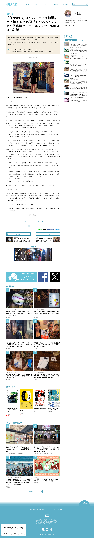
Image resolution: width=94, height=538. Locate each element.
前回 (9, 49)
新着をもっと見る (33, 491)
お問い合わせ (42, 509)
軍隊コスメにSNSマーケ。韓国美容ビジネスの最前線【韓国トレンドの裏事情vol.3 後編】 (19, 449)
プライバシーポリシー (59, 509)
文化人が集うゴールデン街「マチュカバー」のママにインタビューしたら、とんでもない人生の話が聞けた (19, 313)
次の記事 (48, 234)
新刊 (46, 4)
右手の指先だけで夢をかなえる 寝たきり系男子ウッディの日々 (12, 410)
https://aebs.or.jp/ (47, 523)
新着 (28, 4)
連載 (37, 4)
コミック (82, 40)
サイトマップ (50, 509)
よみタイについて (34, 509)
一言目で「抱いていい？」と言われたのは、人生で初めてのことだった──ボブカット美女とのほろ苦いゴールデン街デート (47, 375)
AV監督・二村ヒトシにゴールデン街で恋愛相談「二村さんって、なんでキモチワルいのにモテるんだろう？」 (47, 344)
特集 (56, 4)
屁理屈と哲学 (23, 410)
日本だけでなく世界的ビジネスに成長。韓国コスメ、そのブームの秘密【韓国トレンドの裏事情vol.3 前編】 (46, 449)
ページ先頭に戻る (84, 505)
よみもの (70, 40)
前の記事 (18, 234)
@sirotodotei (72, 25)
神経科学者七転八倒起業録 (40, 408)
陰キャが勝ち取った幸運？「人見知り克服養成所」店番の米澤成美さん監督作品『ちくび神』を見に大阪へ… (19, 375)
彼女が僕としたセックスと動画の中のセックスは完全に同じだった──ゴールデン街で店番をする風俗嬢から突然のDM (19, 344)
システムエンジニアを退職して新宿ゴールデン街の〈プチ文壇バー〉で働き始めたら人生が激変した (46, 313)
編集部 (65, 4)
